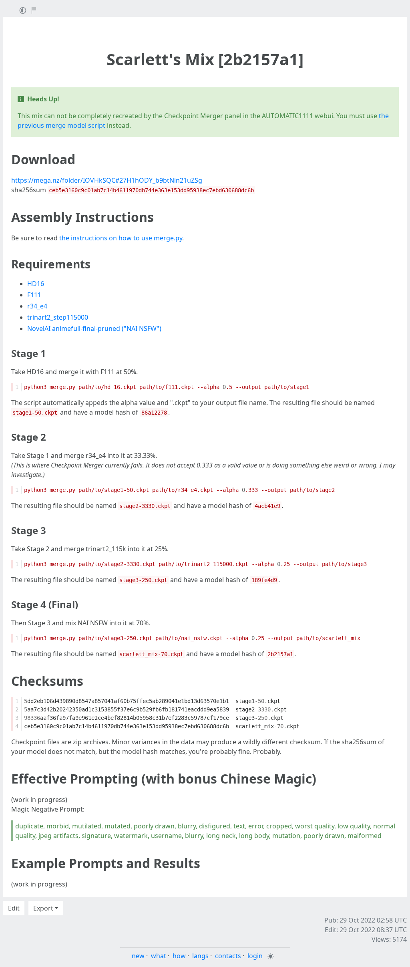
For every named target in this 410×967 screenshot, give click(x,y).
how (179, 955)
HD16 (35, 283)
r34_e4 (37, 306)
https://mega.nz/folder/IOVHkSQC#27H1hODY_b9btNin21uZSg (106, 180)
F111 (34, 294)
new (138, 955)
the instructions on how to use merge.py (120, 238)
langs (200, 955)
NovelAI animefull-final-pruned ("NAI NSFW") (94, 328)
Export (43, 908)
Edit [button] (14, 908)
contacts (228, 955)
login (255, 955)
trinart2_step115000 (57, 317)
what (158, 955)
